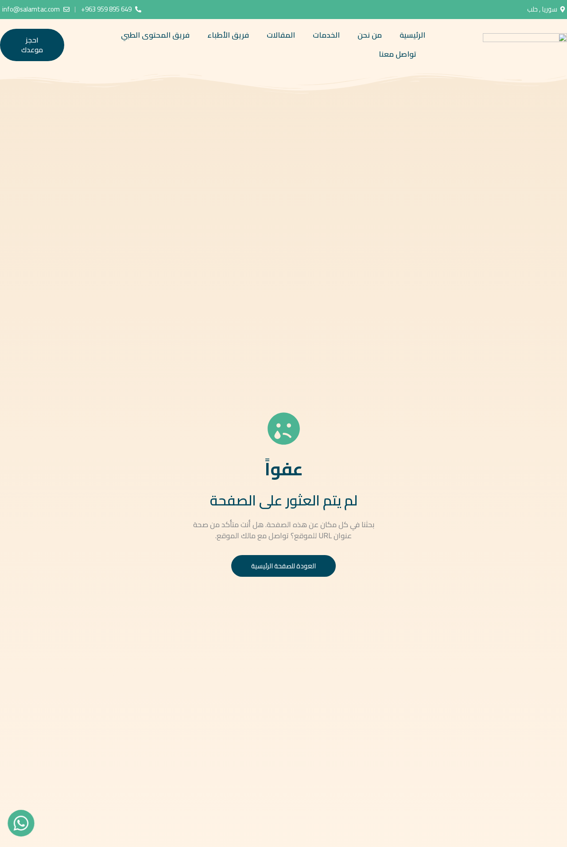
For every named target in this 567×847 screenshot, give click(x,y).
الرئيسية (412, 35)
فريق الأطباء (228, 35)
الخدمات (326, 35)
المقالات (281, 35)
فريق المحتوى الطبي (155, 35)
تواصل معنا (397, 54)
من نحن (369, 35)
